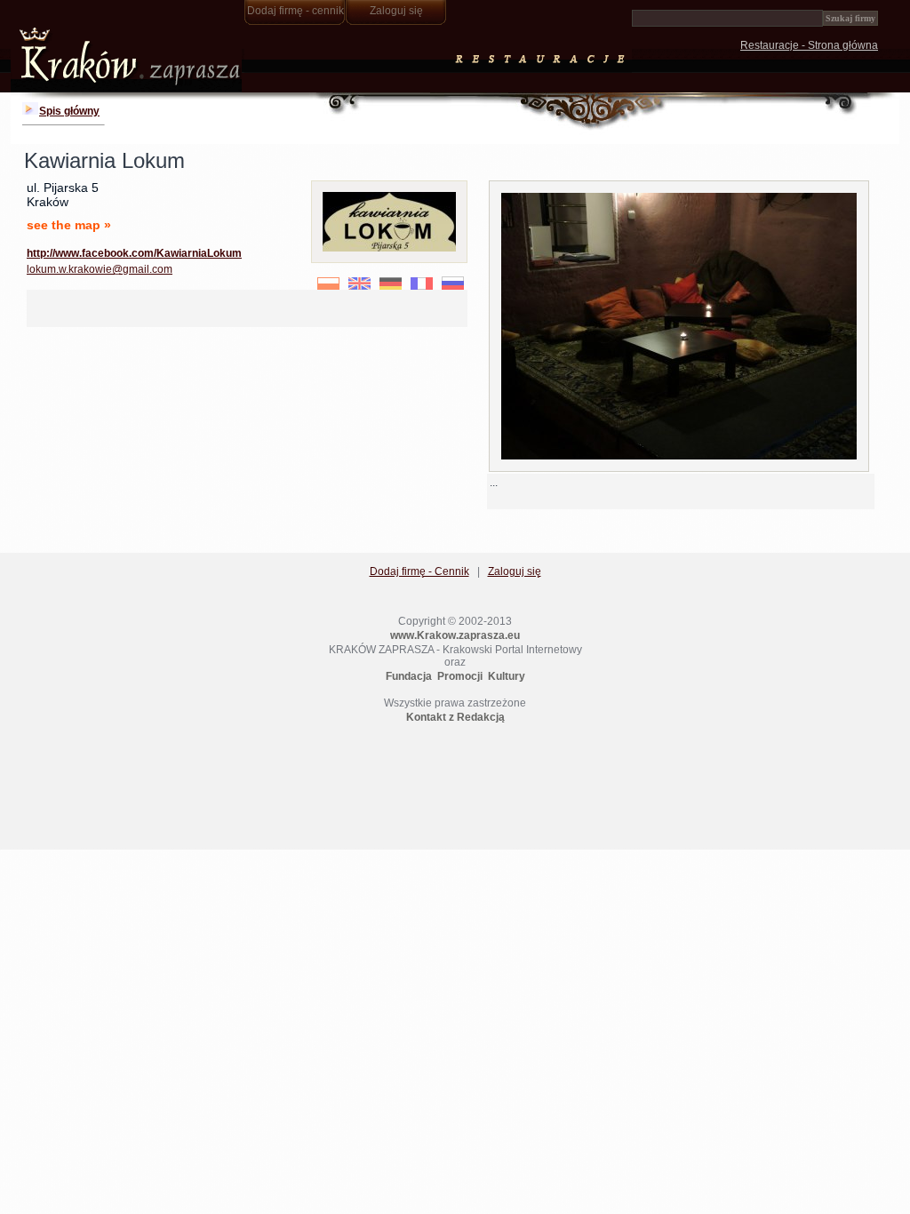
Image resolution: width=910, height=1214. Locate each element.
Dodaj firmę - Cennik (419, 571)
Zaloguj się (396, 10)
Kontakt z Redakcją (455, 717)
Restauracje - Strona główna (809, 45)
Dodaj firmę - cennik (295, 10)
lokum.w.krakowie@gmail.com (99, 269)
